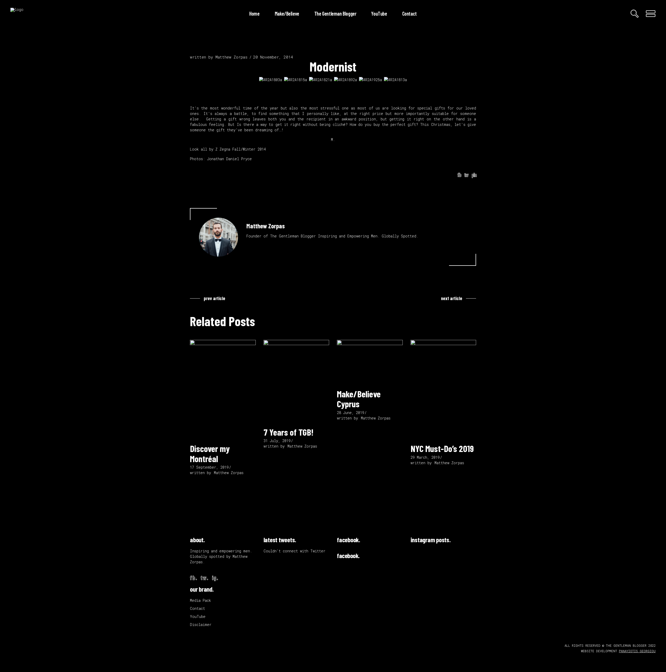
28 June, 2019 (350, 412)
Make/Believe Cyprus (359, 398)
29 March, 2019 (425, 457)
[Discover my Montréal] (223, 389)
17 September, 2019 (209, 467)
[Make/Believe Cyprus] (370, 362)
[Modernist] (218, 237)
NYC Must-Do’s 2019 (442, 448)
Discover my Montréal (210, 453)
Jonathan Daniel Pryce (229, 158)
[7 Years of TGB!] (296, 381)
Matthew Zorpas (231, 57)
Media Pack (200, 600)
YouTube (198, 616)
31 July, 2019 (277, 440)
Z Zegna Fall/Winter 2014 (240, 149)
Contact (197, 608)
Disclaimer (201, 624)
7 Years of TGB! (288, 432)
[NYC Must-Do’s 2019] (443, 389)
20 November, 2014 (273, 57)
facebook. (348, 540)
